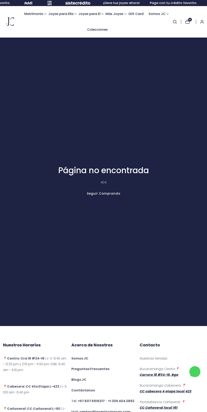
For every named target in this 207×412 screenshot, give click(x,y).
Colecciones (97, 29)
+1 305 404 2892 (121, 401)
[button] (33, 14)
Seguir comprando (103, 193)
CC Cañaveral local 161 (158, 407)
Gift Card (136, 14)
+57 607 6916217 (91, 401)
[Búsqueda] (177, 22)
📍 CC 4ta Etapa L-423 (31, 386)
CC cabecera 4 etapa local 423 (165, 391)
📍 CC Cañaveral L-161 (31, 408)
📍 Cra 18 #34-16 (23, 358)
